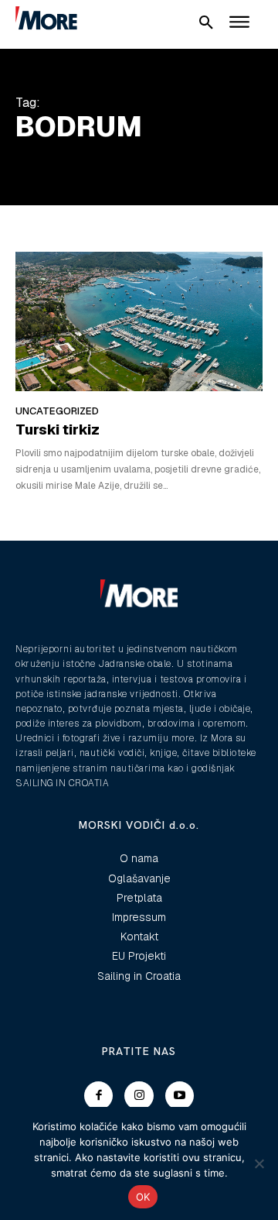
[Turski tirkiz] (139, 321)
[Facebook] (99, 1096)
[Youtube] (180, 1096)
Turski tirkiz (57, 429)
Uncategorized (57, 411)
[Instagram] (139, 1096)
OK (143, 1197)
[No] (258, 1163)
